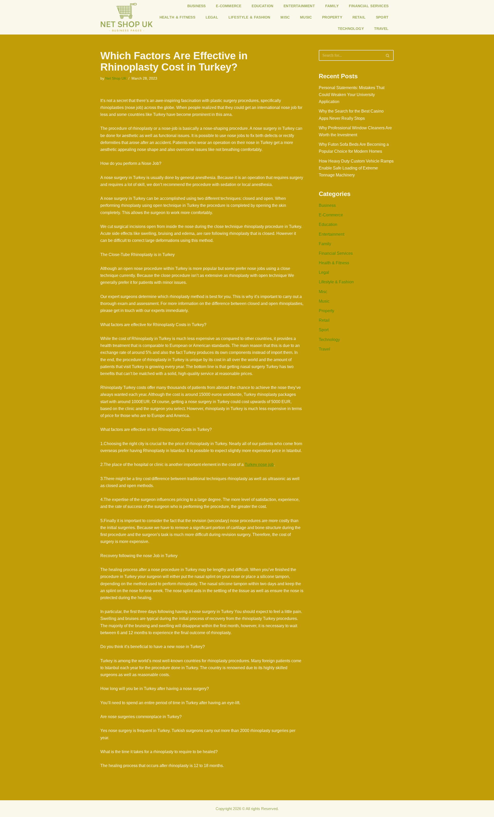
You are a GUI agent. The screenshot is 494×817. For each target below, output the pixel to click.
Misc (285, 17)
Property (332, 17)
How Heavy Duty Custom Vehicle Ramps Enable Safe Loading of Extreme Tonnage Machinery (356, 168)
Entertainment (299, 6)
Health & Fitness (177, 17)
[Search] (388, 55)
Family (332, 6)
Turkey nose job (259, 464)
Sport (382, 17)
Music (306, 17)
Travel (381, 29)
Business (196, 6)
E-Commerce (228, 6)
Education (262, 6)
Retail (359, 17)
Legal (212, 17)
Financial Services (369, 6)
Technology (351, 29)
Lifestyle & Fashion (249, 17)
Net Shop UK (115, 78)
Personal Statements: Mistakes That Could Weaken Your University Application (351, 95)
